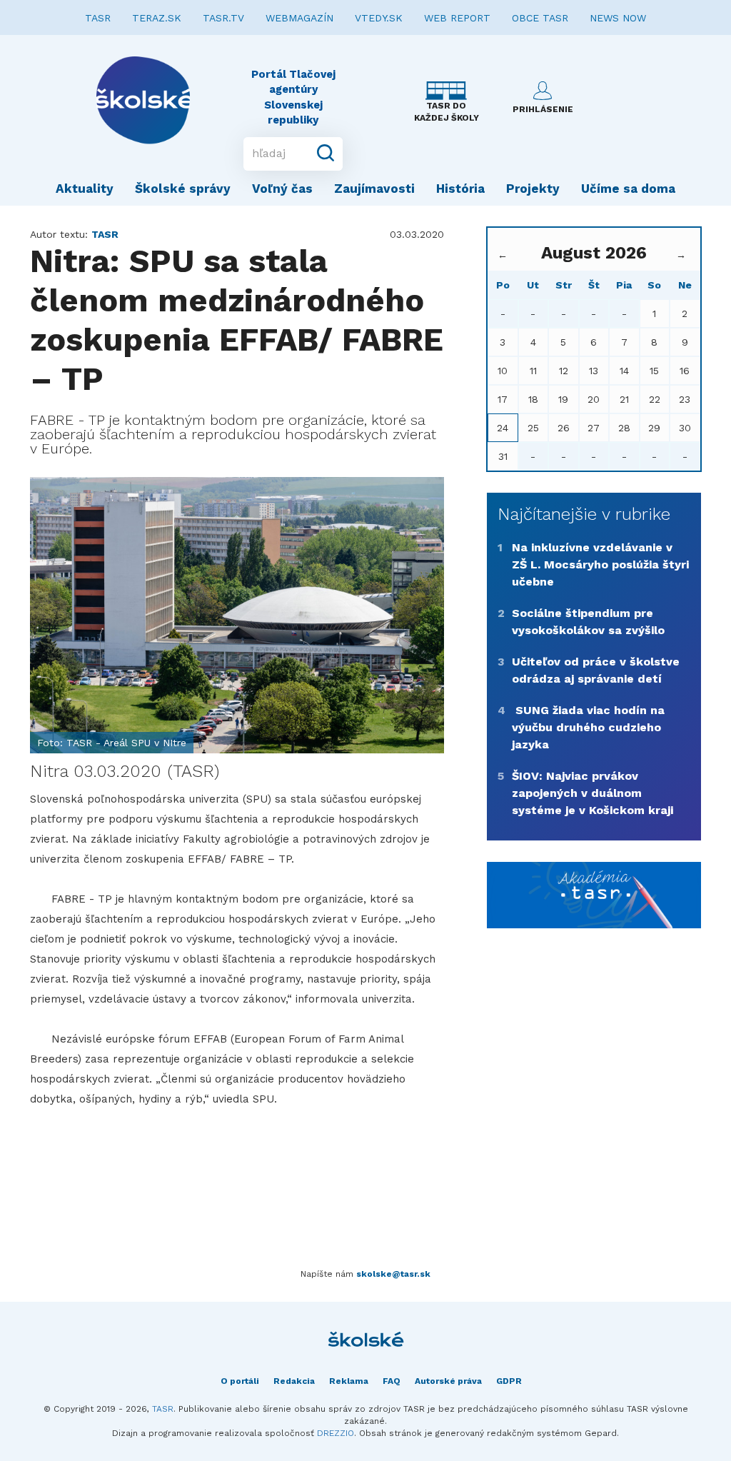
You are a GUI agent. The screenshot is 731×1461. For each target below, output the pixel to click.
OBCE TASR (540, 18)
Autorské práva (448, 1381)
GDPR (509, 1381)
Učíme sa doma (628, 188)
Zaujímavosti (374, 188)
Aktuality (85, 188)
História (460, 188)
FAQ (391, 1381)
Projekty (533, 188)
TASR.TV (223, 18)
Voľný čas (282, 188)
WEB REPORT (457, 18)
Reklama (348, 1381)
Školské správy (183, 188)
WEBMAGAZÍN (299, 18)
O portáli (240, 1381)
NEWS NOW (618, 18)
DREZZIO (335, 1433)
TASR (98, 18)
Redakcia (294, 1381)
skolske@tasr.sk (393, 1274)
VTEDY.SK (379, 18)
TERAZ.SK (156, 18)
